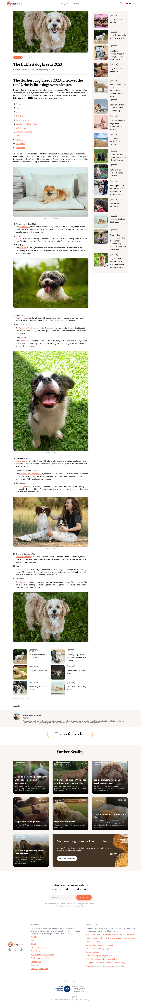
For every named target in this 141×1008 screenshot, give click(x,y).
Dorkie (34, 937)
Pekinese (19, 140)
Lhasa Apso (20, 147)
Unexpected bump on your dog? (99, 945)
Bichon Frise (24, 341)
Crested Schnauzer (39, 947)
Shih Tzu (19, 116)
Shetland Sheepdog (24, 132)
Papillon (19, 136)
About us (54, 999)
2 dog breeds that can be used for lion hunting (105, 962)
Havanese (20, 108)
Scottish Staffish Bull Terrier (42, 954)
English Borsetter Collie (40, 958)
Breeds (77, 3)
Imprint (79, 999)
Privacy (86, 999)
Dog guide (18, 57)
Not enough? (70, 881)
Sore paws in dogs (93, 952)
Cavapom (35, 965)
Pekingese (23, 318)
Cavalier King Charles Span (30, 474)
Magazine (65, 3)
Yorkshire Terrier (23, 120)
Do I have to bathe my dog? (97, 948)
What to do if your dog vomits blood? (101, 955)
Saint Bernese (37, 951)
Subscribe (84, 897)
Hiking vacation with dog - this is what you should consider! (110, 938)
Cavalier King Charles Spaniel (28, 124)
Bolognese (20, 143)
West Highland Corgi (39, 968)
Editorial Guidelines (67, 999)
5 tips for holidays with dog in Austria (101, 959)
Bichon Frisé (21, 128)
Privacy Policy (80, 906)
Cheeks (34, 944)
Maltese (19, 112)
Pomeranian (21, 104)
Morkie (34, 940)
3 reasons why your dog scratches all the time (105, 966)
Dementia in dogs (93, 941)
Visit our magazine (67, 858)
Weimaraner (36, 961)
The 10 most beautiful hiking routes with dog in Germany (110, 934)
